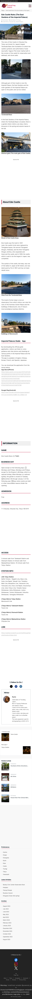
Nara (4, 863)
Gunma (5, 852)
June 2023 (6, 911)
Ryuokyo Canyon (8, 893)
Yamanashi (6, 874)
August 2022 (6, 939)
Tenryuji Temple (7, 890)
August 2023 (6, 906)
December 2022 (7, 928)
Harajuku (5, 887)
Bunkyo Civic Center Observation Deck (14, 884)
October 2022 (7, 934)
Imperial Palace (19, 21)
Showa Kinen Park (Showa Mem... (19, 797)
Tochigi (5, 869)
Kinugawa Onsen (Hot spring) (11, 895)
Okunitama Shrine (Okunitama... (19, 766)
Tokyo (19, 20)
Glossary (14, 979)
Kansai (7, 979)
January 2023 (7, 925)
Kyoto (4, 860)
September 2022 (7, 936)
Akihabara (13, 787)
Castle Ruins (6, 21)
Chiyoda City (12, 21)
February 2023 (7, 923)
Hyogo (5, 855)
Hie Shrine (13, 776)
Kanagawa (6, 857)
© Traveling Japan (16, 996)
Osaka (5, 866)
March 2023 (6, 920)
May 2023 (6, 914)
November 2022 (7, 931)
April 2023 (6, 917)
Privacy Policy (22, 979)
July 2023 (6, 909)
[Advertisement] (16, 178)
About (5, 978)
